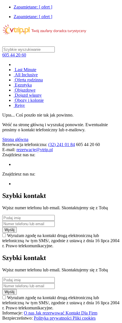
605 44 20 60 (14, 54)
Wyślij (9, 230)
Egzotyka (23, 85)
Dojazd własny (28, 95)
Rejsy (19, 105)
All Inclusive (26, 74)
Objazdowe (24, 90)
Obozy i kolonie (29, 100)
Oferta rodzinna (28, 79)
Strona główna (15, 139)
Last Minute (25, 69)
